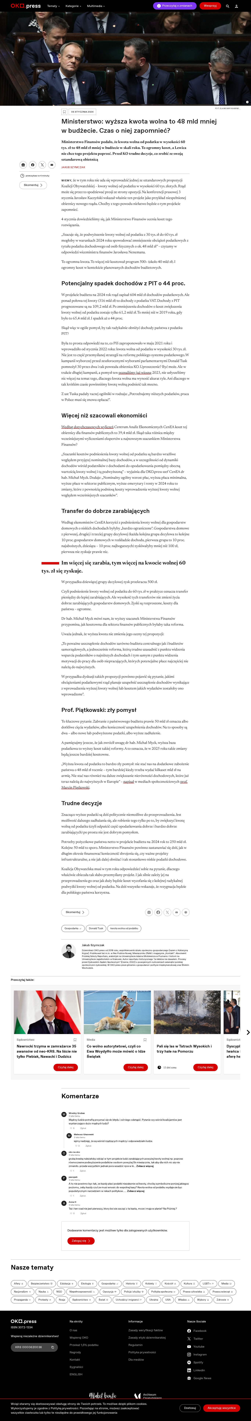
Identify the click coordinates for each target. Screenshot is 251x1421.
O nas (73, 1330)
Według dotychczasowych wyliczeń (87, 427)
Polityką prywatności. (65, 1408)
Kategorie (72, 6)
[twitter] (167, 912)
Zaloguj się (79, 1241)
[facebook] (158, 912)
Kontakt (75, 1360)
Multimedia (94, 6)
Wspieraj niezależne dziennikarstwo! (35, 1336)
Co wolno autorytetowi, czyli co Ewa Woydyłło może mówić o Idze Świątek (116, 1051)
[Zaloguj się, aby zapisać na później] (75, 1040)
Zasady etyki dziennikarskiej (147, 1338)
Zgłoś (83, 1128)
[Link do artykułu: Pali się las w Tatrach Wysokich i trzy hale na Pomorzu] (187, 1012)
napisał (128, 782)
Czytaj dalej (65, 1067)
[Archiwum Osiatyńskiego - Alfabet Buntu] (102, 1396)
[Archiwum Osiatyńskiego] (148, 1396)
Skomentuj (31, 185)
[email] (176, 912)
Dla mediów (136, 1360)
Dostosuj (190, 1408)
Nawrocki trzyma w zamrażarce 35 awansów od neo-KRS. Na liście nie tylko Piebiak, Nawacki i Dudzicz (47, 1051)
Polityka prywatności (142, 1352)
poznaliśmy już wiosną (135, 373)
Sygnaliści (76, 1367)
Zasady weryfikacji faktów (145, 1330)
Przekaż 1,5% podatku (84, 1345)
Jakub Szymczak (93, 945)
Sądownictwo (25, 1040)
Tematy (52, 6)
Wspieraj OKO (79, 1338)
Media (91, 1040)
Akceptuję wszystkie (222, 1408)
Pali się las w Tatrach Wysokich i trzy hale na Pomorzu (184, 1049)
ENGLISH (76, 1374)
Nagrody (75, 1352)
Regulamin (135, 1345)
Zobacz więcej (145, 1166)
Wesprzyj (210, 6)
